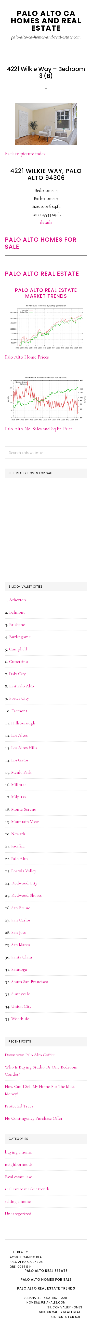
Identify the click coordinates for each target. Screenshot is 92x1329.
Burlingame (20, 636)
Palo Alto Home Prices (27, 357)
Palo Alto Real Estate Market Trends (46, 293)
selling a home (18, 1201)
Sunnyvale (20, 993)
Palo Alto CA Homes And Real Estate (46, 20)
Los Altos (19, 735)
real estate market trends (27, 1189)
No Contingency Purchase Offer (34, 1118)
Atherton (17, 599)
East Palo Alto (21, 686)
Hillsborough (23, 723)
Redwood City (24, 883)
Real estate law (18, 1176)
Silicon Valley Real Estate (60, 1312)
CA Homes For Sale (66, 1317)
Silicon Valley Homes (64, 1307)
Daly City (17, 673)
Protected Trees (19, 1106)
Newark (18, 833)
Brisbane (17, 624)
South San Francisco (29, 981)
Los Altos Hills (24, 747)
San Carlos (20, 920)
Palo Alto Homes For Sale (41, 243)
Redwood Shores (26, 895)
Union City (21, 1006)
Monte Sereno (23, 809)
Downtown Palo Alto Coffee (30, 1054)
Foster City (19, 698)
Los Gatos (19, 760)
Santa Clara (21, 957)
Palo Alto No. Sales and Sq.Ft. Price (39, 429)
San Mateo (20, 944)
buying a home (18, 1152)
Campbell (18, 649)
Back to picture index (25, 154)
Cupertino (18, 661)
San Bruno (20, 907)
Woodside (20, 1018)
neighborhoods (18, 1164)
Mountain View (25, 821)
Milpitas (18, 796)
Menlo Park (21, 772)
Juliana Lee (32, 1298)
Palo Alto (19, 858)
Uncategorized (18, 1213)
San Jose (18, 932)
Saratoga (19, 969)
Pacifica (18, 846)
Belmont (17, 612)
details (46, 222)
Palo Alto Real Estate (42, 274)
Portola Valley (23, 870)
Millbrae (18, 784)
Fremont (19, 710)
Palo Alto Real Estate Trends (46, 1288)
